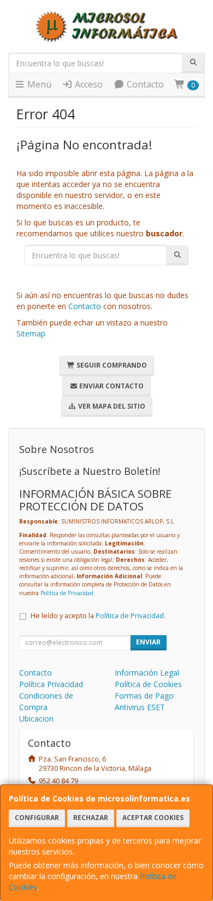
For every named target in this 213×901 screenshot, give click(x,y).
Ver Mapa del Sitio (110, 406)
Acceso (88, 84)
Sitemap (30, 333)
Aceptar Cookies (153, 817)
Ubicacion (36, 718)
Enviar (148, 642)
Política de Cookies (148, 684)
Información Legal (147, 672)
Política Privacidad (51, 684)
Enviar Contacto (111, 386)
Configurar (37, 817)
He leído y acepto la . (98, 615)
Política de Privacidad (66, 593)
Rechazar (90, 817)
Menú (38, 84)
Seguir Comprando (111, 365)
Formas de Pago (144, 695)
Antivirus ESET (140, 707)
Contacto (144, 84)
